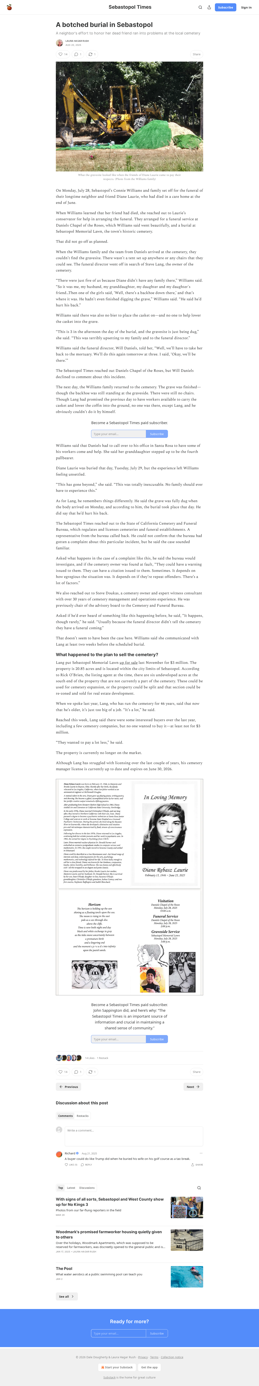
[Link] (50, 654)
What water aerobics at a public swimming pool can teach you (99, 1274)
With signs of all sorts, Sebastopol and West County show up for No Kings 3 (110, 1202)
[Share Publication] (209, 7)
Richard (70, 1153)
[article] (129, 1209)
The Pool (64, 1268)
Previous (71, 1087)
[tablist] (73, 1116)
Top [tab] (60, 1188)
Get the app (149, 1367)
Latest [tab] (71, 1188)
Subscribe (225, 7)
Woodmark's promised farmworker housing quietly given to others (109, 1234)
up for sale (129, 663)
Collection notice (172, 1357)
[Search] (200, 7)
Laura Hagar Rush (77, 41)
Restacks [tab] (82, 1116)
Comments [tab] (65, 1116)
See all (64, 1296)
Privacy (143, 1357)
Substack (109, 1377)
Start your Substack (119, 1367)
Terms (154, 1357)
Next (190, 1087)
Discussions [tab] (86, 1188)
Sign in (246, 7)
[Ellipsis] (201, 1153)
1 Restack (102, 1058)
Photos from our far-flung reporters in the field (88, 1210)
